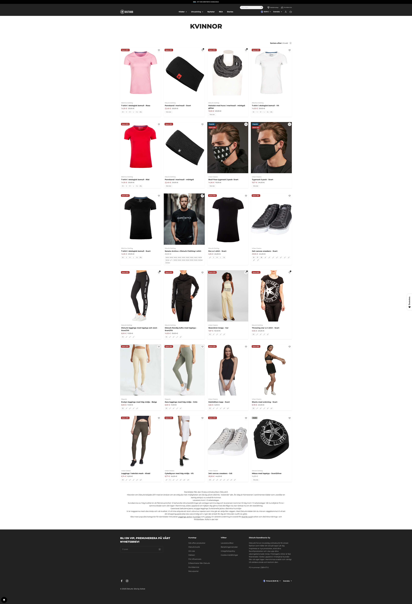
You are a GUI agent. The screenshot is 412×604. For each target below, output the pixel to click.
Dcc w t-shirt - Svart (217, 251)
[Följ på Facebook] (121, 580)
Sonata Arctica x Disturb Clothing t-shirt (183, 251)
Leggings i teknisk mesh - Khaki (135, 473)
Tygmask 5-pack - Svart (262, 180)
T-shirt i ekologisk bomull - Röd (135, 180)
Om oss (191, 551)
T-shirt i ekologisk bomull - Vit (265, 106)
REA (221, 12)
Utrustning (196, 12)
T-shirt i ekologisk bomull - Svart (136, 251)
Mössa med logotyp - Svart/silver (267, 473)
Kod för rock (247, 517)
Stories (230, 12)
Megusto (124, 399)
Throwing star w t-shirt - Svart (265, 328)
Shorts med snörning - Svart (264, 402)
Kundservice (288, 7)
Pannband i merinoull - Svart (178, 106)
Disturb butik (194, 547)
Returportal (193, 571)
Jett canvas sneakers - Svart (264, 251)
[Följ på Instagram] (127, 580)
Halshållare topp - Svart (219, 402)
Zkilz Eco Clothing (127, 103)
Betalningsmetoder (229, 547)
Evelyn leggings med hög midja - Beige (139, 402)
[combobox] (249, 7)
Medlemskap (274, 7)
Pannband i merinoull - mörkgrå (179, 180)
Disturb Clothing (170, 103)
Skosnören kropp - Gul (218, 328)
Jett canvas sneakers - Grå (220, 473)
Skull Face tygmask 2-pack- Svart (223, 180)
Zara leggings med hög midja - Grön (181, 402)
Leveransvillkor (227, 543)
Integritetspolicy (228, 551)
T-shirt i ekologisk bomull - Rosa (135, 106)
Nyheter (211, 12)
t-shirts (208, 517)
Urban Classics (213, 177)
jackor (189, 517)
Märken (191, 555)
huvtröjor (197, 517)
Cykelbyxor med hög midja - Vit (179, 473)
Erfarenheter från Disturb (199, 563)
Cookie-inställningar (229, 555)
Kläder (182, 12)
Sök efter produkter (196, 543)
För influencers (194, 559)
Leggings (182, 517)
